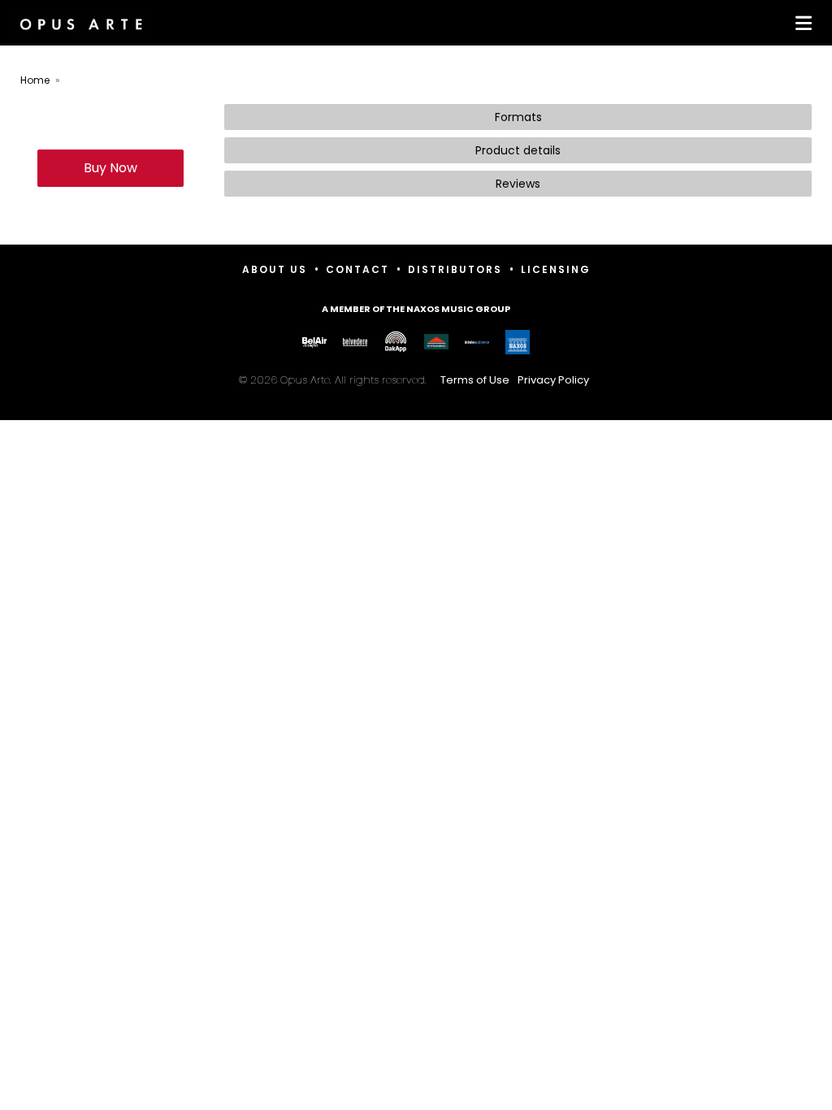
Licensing (556, 269)
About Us (274, 269)
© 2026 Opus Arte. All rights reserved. (414, 380)
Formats (518, 117)
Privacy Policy (553, 380)
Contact (357, 269)
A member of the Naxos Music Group (416, 308)
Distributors (455, 269)
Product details (518, 150)
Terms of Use (474, 380)
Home (35, 80)
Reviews (518, 184)
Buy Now (110, 167)
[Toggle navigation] (800, 23)
